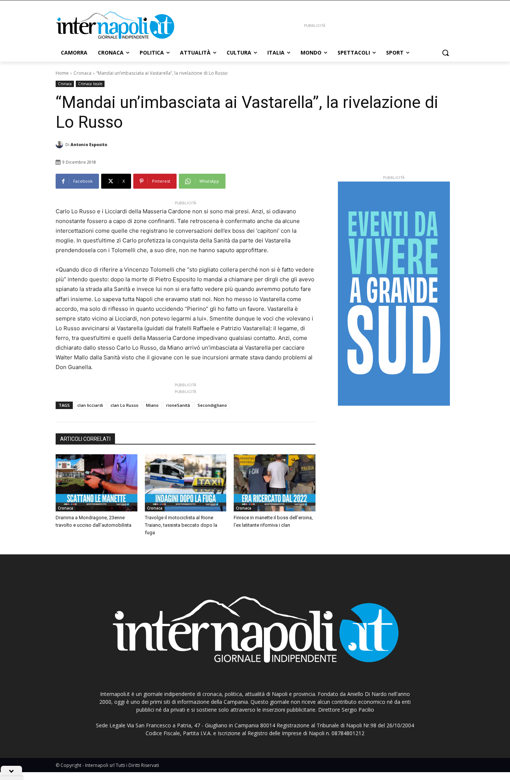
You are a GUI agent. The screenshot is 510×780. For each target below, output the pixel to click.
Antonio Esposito (89, 144)
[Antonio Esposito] (60, 144)
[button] (445, 53)
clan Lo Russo (125, 405)
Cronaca (82, 73)
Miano (152, 405)
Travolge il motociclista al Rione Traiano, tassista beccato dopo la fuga (181, 525)
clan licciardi (90, 405)
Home (62, 73)
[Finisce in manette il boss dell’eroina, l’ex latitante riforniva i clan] (274, 482)
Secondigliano (212, 405)
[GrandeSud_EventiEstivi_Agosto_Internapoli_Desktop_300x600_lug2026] (393, 294)
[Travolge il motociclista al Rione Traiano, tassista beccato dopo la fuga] (186, 482)
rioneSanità (178, 405)
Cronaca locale (90, 83)
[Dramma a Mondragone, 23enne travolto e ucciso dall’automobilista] (96, 482)
